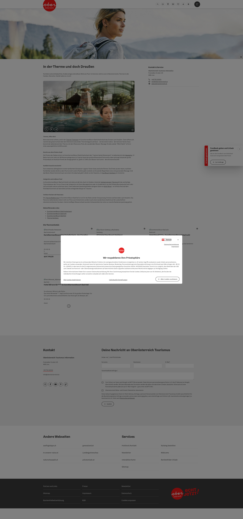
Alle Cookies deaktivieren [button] (72, 280)
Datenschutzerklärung (171, 244)
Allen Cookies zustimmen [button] (169, 279)
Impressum (175, 246)
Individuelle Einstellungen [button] (118, 280)
